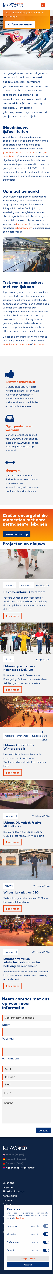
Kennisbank (10, 1195)
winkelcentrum (11, 344)
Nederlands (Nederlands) (20, 1167)
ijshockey (8, 152)
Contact (8, 1204)
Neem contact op (16, 534)
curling (18, 152)
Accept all (28, 1264)
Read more (20, 1218)
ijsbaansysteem (23, 227)
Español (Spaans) (16, 1158)
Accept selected (28, 1258)
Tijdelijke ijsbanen (13, 1191)
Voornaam (9, 1038)
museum (25, 344)
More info (35, 1226)
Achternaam (10, 1058)
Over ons (8, 1182)
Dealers (7, 1199)
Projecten (8, 1186)
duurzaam (21, 223)
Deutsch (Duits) (14, 1163)
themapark (39, 344)
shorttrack (30, 152)
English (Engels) (15, 1154)
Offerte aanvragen (20, 24)
